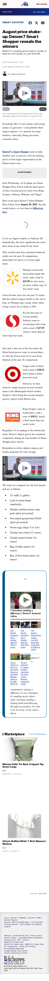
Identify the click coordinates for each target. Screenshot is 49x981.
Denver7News (6, 957)
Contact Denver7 (11, 924)
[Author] (4, 75)
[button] (15, 635)
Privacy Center (10, 938)
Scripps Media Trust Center (15, 951)
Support (7, 926)
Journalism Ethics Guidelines (30, 938)
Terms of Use (10, 940)
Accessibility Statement (14, 948)
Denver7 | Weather (18, 918)
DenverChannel (13, 957)
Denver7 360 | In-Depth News (17, 922)
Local (6, 918)
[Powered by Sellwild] (43, 894)
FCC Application (11, 946)
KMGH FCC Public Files (14, 942)
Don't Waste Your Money (30, 924)
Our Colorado (37, 922)
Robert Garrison (18, 74)
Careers (25, 940)
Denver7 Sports (10, 920)
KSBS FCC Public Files (34, 944)
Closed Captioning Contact (15, 953)
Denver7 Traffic (35, 918)
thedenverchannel (9, 957)
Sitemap (7, 935)
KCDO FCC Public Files (13, 944)
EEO (18, 940)
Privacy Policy (36, 935)
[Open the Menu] (4, 4)
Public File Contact (27, 946)
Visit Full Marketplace (38, 734)
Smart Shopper (13, 22)
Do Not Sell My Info (21, 935)
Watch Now (41, 4)
